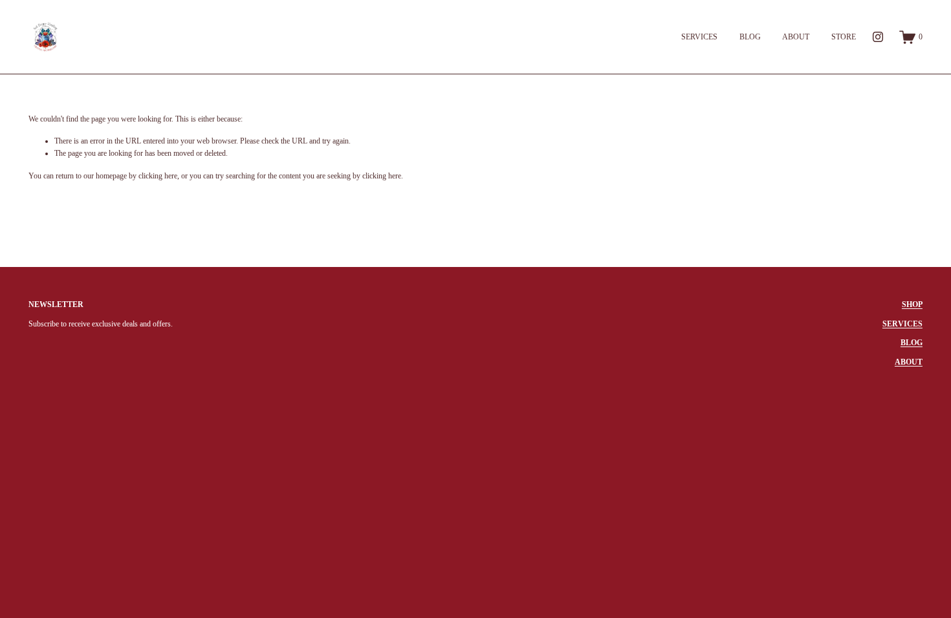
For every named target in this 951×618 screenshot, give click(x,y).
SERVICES (699, 36)
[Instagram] (877, 36)
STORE (843, 36)
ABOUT (795, 36)
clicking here (157, 175)
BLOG (750, 36)
